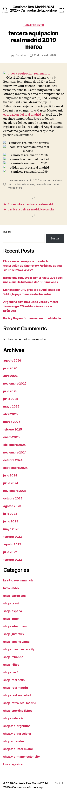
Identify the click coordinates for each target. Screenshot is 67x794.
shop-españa (12, 611)
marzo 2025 (11, 421)
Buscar (7, 231)
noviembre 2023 (15, 490)
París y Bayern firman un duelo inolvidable (32, 318)
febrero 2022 (12, 559)
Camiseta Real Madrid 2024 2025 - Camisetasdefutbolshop (33, 8)
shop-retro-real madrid (19, 703)
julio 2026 (10, 368)
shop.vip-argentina (16, 726)
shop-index (11, 618)
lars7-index (11, 588)
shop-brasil (11, 603)
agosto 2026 (12, 360)
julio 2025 (10, 391)
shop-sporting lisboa (18, 710)
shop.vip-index (13, 741)
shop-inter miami (15, 626)
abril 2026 (10, 376)
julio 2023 (10, 513)
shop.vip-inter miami (18, 749)
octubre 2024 (12, 460)
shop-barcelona (14, 595)
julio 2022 (10, 552)
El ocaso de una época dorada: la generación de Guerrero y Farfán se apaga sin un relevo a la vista (32, 266)
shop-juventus (13, 634)
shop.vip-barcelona (17, 733)
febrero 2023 (12, 536)
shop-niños (11, 664)
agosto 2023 (12, 506)
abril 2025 (10, 414)
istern (23, 55)
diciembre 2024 (14, 444)
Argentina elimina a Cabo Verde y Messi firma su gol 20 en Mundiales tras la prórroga (30, 306)
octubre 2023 (12, 498)
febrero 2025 (12, 429)
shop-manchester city (19, 649)
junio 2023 (10, 521)
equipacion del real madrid (22, 115)
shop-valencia (13, 718)
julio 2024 (10, 475)
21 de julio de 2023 (45, 55)
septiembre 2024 (15, 467)
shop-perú (10, 672)
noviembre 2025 (15, 383)
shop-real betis (14, 680)
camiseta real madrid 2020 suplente (29, 180)
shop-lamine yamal (16, 641)
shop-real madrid (15, 687)
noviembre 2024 (15, 452)
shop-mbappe (13, 657)
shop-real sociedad (17, 695)
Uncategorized (33, 25)
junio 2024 (10, 483)
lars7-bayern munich (18, 580)
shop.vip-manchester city (21, 756)
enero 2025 (11, 437)
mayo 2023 (11, 529)
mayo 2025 (11, 406)
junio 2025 (10, 399)
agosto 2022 (12, 544)
